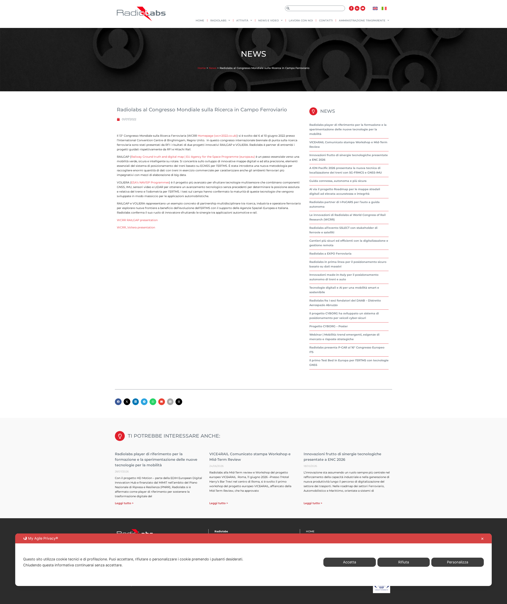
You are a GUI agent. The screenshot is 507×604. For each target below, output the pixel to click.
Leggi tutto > (124, 503)
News (212, 68)
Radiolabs (218, 20)
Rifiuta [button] (403, 562)
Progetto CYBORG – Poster (328, 326)
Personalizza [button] (457, 562)
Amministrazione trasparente (362, 20)
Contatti (326, 20)
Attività (242, 20)
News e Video (268, 20)
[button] (118, 401)
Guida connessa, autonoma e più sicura (338, 181)
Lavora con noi (301, 20)
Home (200, 20)
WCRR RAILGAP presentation (137, 220)
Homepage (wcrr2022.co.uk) (217, 135)
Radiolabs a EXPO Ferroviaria (330, 253)
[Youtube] (362, 8)
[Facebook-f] (351, 8)
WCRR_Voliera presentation (136, 227)
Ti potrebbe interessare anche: (174, 436)
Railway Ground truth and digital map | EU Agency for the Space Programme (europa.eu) (193, 156)
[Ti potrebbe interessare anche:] (120, 436)
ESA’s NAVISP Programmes (150, 182)
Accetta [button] (349, 562)
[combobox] (315, 8)
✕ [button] (482, 539)
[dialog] (253, 559)
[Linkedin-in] (357, 8)
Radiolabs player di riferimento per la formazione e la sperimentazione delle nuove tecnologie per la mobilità (348, 129)
